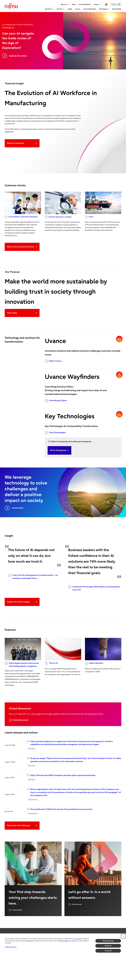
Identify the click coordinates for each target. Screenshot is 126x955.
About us (64, 4)
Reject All (108, 945)
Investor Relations (85, 4)
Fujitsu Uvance (55, 361)
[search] (119, 4)
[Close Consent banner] (123, 936)
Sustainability (116, 9)
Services (59, 9)
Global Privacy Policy (11, 947)
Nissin (91, 217)
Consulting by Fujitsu (58, 400)
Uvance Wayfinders (89, 9)
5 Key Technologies (57, 432)
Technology (103, 9)
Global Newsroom (20, 720)
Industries (48, 9)
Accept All (108, 950)
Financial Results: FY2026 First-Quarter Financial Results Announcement (61, 809)
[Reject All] (30, 941)
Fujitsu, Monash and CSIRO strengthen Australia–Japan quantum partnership (62, 775)
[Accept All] (78, 938)
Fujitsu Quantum (96, 663)
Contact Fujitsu (17, 910)
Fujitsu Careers (77, 904)
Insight (70, 9)
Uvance (77, 9)
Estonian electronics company (60, 217)
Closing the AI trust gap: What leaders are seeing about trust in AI (96, 588)
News (74, 4)
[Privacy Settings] (64, 941)
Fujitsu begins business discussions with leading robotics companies (24, 664)
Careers (96, 4)
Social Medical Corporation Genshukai (22, 217)
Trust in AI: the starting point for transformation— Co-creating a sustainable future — (35, 576)
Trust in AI (53, 663)
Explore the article (18, 56)
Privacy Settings (108, 941)
